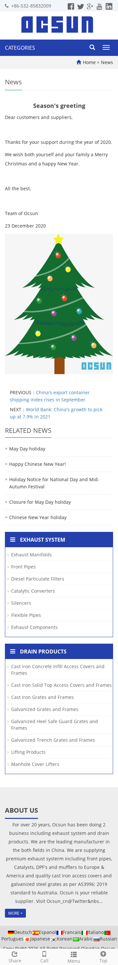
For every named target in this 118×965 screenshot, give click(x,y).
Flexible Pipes (26, 615)
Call (44, 960)
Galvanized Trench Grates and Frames (53, 740)
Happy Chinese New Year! (37, 464)
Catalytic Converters (33, 591)
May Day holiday (27, 449)
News (107, 62)
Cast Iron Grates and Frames (42, 697)
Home (89, 62)
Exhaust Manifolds (31, 554)
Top (103, 960)
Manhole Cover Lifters (35, 764)
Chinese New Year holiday (38, 517)
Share (15, 960)
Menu (74, 961)
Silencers (21, 603)
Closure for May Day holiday (40, 502)
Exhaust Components (34, 627)
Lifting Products (28, 752)
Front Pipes (23, 567)
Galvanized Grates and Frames (44, 709)
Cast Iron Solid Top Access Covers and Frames (61, 685)
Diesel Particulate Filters (37, 579)
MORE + (15, 913)
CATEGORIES (20, 47)
